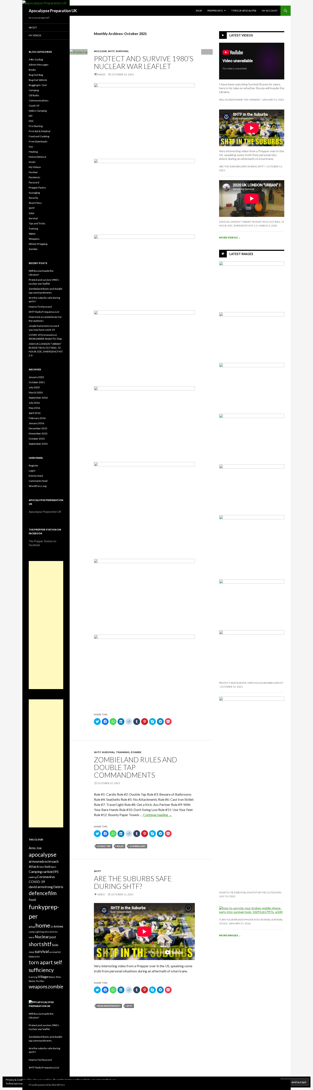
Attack (34, 866)
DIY (31, 115)
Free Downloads (38, 141)
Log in (32, 470)
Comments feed (38, 480)
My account (270, 10)
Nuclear (100, 51)
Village (43, 977)
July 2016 (34, 402)
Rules (120, 846)
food (32, 899)
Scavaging (34, 192)
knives (58, 926)
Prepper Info (215, 10)
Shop (199, 10)
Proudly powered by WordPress (47, 1084)
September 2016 (38, 397)
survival (42, 951)
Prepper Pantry (37, 187)
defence (38, 893)
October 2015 (37, 438)
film (52, 893)
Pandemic (34, 177)
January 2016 (36, 423)
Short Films (35, 203)
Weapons (34, 238)
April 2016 (34, 413)
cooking (33, 877)
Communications (39, 100)
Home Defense (37, 156)
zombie (55, 986)
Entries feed (36, 475)
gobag (32, 926)
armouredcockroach (44, 861)
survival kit (55, 952)
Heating (33, 151)
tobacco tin (34, 956)
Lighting (39, 931)
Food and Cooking (39, 136)
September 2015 (38, 443)
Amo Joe (35, 848)
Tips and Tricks (37, 223)
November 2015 (38, 433)
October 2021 (37, 382)
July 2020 (34, 387)
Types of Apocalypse (243, 10)
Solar (31, 213)
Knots (32, 162)
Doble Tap (104, 846)
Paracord (34, 182)
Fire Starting (36, 126)
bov (53, 866)
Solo (55, 945)
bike (41, 866)
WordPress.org (37, 486)
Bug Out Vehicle (38, 80)
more (31, 937)
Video (101, 894)
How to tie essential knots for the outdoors (250, 892)
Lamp (31, 931)
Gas (31, 146)
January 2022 (36, 377)
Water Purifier (37, 981)
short (35, 944)
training (33, 977)
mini (46, 931)
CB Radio (34, 95)
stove (31, 952)
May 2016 (34, 407)
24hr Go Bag (36, 59)
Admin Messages (39, 64)
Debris (58, 887)
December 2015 (38, 428)
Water (32, 233)
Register (33, 465)
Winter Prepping (38, 243)
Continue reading (157, 815)
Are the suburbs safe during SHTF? (133, 882)
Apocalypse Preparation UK (53, 10)
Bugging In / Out (38, 85)
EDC (31, 121)
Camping (34, 90)
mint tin (53, 931)
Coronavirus (46, 877)
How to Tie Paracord (40, 306)
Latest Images (241, 254)
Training (122, 752)
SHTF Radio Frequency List (44, 311)
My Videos (35, 35)
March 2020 (36, 392)
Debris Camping (38, 110)
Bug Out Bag (36, 74)
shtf (129, 1005)
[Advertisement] (46, 625)
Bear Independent (109, 1005)
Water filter (55, 977)
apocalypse (42, 854)
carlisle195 (50, 871)
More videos (230, 237)
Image (101, 74)
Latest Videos (241, 35)
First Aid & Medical (39, 131)
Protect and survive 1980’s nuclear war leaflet (143, 62)
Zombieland (138, 846)
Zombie (136, 752)
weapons (38, 986)
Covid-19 (34, 105)
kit (52, 926)
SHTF (111, 51)
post (52, 937)
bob (48, 866)
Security (33, 197)
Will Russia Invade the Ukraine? (240, 99)
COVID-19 (37, 882)
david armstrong (41, 887)
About (33, 27)
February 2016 (37, 418)
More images (230, 935)
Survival (122, 51)
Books (32, 69)
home (42, 925)
